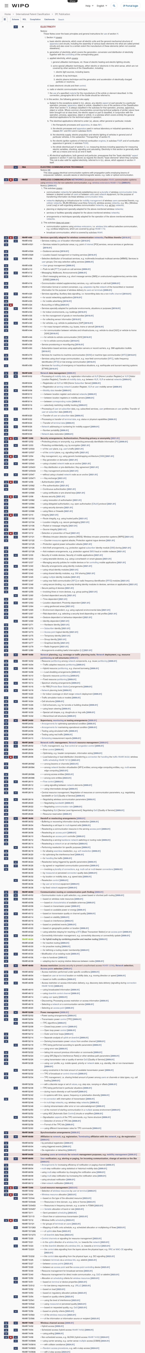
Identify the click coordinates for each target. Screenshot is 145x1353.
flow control (70, 745)
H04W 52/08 (27, 1026)
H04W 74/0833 (29, 1348)
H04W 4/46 (27, 337)
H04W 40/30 (27, 946)
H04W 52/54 (27, 1117)
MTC (124, 354)
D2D (98, 1274)
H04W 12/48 (27, 584)
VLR (127, 376)
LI (81, 650)
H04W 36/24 (27, 861)
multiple (51, 576)
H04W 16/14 (27, 682)
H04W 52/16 (27, 1041)
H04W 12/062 (28, 485)
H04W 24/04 (27, 727)
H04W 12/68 (27, 617)
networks (65, 192)
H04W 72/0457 (29, 1209)
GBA (102, 456)
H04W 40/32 (27, 950)
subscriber (66, 408)
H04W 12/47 (27, 580)
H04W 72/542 (28, 1303)
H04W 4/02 (27, 240)
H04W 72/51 (27, 1281)
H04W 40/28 (27, 942)
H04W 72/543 (28, 1307)
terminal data (70, 419)
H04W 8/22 (27, 419)
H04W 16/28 (27, 708)
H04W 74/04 (27, 1329)
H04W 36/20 (27, 854)
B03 (70, 130)
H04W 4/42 (27, 326)
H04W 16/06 (27, 668)
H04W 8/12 (27, 397)
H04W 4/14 (27, 276)
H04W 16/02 (27, 660)
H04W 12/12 (27, 533)
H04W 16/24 (27, 701)
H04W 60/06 (27, 1150)
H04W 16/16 (27, 686)
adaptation (88, 286)
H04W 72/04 (27, 1194)
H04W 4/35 (27, 315)
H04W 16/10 (27, 675)
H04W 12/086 (28, 507)
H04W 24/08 (27, 734)
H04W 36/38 (27, 887)
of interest (88, 244)
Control (71, 1113)
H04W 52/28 (27, 1063)
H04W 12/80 (27, 650)
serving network (64, 386)
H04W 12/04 (27, 456)
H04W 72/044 (28, 1198)
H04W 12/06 (27, 481)
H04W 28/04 (27, 749)
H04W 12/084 (28, 503)
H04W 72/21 (27, 1242)
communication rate (64, 806)
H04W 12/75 (27, 635)
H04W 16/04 (27, 664)
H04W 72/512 (28, 1285)
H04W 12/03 (27, 445)
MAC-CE (119, 1249)
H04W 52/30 (27, 1070)
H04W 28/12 (27, 785)
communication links (128, 192)
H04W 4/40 (27, 322)
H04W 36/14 (27, 843)
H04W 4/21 (27, 297)
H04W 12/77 (27, 642)
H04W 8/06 (27, 386)
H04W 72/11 (27, 1212)
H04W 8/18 (27, 408)
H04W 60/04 (27, 1146)
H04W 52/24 (27, 1055)
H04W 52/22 (27, 1052)
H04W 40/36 (27, 957)
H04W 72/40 (27, 1274)
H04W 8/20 (27, 415)
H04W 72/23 (27, 1245)
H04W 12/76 (27, 639)
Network (91, 202)
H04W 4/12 (27, 272)
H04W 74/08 (27, 1337)
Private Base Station (60, 686)
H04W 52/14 (27, 1037)
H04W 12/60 (27, 595)
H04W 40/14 (27, 917)
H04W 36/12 (27, 839)
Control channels (49, 1238)
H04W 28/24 (27, 810)
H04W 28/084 (28, 767)
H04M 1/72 (115, 182)
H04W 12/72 (27, 628)
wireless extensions (101, 182)
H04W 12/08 (27, 496)
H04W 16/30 (27, 712)
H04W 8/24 (27, 422)
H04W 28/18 (27, 799)
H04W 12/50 (27, 588)
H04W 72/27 (27, 1263)
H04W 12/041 (28, 459)
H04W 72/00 (27, 1187)
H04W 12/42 (27, 569)
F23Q (85, 143)
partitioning (46, 657)
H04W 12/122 (28, 540)
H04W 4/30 (27, 308)
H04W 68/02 (27, 1164)
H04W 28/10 (27, 781)
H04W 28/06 (27, 753)
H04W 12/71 (27, 624)
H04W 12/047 (28, 474)
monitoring (58, 720)
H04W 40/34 (27, 953)
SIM (112, 547)
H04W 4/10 (27, 269)
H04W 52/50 (27, 1109)
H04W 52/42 (27, 1095)
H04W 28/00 (27, 742)
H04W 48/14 (27, 996)
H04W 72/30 (27, 1270)
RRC (110, 1249)
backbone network (70, 839)
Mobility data (48, 390)
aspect (105, 102)
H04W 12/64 (27, 606)
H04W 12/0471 (29, 478)
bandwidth (59, 802)
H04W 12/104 (28, 522)
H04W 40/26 (27, 939)
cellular (50, 202)
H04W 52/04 (27, 1019)
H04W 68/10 (27, 1179)
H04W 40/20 (27, 928)
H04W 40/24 (27, 935)
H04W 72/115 (28, 1216)
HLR (96, 376)
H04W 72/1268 (29, 1231)
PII (117, 441)
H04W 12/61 (27, 599)
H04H (111, 179)
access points (57, 1263)
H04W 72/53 (27, 1292)
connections (69, 869)
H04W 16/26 (27, 704)
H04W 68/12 (27, 1183)
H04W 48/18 (27, 1004)
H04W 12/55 (27, 591)
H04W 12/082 (28, 500)
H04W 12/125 (28, 544)
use (105, 33)
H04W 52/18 (27, 1044)
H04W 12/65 (27, 609)
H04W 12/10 (27, 514)
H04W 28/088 (28, 777)
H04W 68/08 (27, 1175)
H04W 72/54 (27, 1296)
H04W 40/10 (27, 909)
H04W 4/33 (27, 311)
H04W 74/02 (27, 1326)
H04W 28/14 (27, 788)
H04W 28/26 (27, 813)
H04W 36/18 (27, 850)
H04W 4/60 (27, 348)
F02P (119, 140)
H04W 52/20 (27, 1048)
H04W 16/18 (27, 690)
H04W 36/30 (27, 872)
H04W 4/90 (27, 365)
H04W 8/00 (27, 373)
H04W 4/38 (27, 319)
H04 (24, 167)
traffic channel (115, 293)
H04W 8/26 (27, 426)
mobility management (92, 200)
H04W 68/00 (27, 1158)
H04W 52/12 (27, 1033)
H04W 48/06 (27, 979)
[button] (16, 26)
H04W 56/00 (27, 1132)
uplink (65, 1037)
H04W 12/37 (27, 562)
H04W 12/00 (27, 438)
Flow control (48, 781)
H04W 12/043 (28, 463)
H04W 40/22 (27, 931)
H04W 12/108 (28, 529)
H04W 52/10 (27, 1030)
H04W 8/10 (27, 394)
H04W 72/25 (27, 1259)
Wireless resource (50, 1194)
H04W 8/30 (27, 433)
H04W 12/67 (27, 613)
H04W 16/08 (27, 671)
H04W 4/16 (27, 283)
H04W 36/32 (27, 876)
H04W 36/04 (27, 825)
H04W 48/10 (27, 989)
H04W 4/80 (27, 358)
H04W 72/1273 (29, 1234)
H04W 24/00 (27, 720)
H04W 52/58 (27, 1124)
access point (95, 828)
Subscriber (79, 383)
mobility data (60, 376)
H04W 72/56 (27, 1311)
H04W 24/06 (27, 730)
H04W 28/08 (27, 756)
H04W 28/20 (27, 802)
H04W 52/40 (27, 1091)
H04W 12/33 (27, 558)
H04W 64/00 (27, 1154)
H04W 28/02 (27, 745)
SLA (55, 810)
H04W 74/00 (27, 1322)
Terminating (84, 1136)
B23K (89, 130)
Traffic (44, 745)
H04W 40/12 (27, 913)
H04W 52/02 (27, 1015)
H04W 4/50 (27, 344)
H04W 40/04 (27, 898)
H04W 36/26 (27, 865)
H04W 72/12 (64, 760)
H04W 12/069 (28, 492)
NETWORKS (77, 179)
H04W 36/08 (27, 832)
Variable (48, 1209)
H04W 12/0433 (29, 470)
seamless (58, 850)
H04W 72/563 (28, 1314)
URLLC (78, 1285)
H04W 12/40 (27, 565)
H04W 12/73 (27, 631)
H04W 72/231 (28, 1249)
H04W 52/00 (27, 1012)
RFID (56, 361)
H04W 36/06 (27, 828)
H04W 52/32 (27, 1073)
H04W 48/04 (27, 975)
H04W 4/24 (27, 304)
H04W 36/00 (27, 818)
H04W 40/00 (27, 891)
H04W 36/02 (27, 821)
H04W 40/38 (27, 961)
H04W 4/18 (27, 286)
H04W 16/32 (27, 715)
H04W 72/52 (27, 1289)
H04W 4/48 (27, 340)
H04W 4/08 (27, 265)
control (82, 85)
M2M (89, 354)
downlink (52, 993)
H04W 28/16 (27, 792)
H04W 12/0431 (29, 467)
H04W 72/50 (27, 1278)
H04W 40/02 (27, 895)
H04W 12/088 (28, 511)
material (73, 93)
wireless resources (61, 1190)
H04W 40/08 (27, 906)
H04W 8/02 (27, 376)
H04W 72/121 (28, 1223)
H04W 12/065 (28, 489)
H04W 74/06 (27, 1333)
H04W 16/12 (27, 679)
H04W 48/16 (27, 1000)
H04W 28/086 (28, 774)
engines (102, 140)
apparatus (54, 43)
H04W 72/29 (27, 1267)
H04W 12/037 (28, 452)
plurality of (106, 192)
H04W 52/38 (27, 1087)
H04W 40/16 (27, 920)
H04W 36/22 (123, 756)
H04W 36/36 (27, 883)
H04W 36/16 (27, 847)
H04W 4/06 (27, 258)
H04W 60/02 (27, 1142)
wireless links (52, 182)
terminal (56, 883)
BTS (79, 931)
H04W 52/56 (27, 1120)
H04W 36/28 (27, 869)
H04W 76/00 (47, 985)
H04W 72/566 (28, 1318)
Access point (50, 631)
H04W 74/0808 (29, 1340)
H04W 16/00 (27, 654)
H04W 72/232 (28, 1256)
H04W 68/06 (27, 1172)
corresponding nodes (62, 401)
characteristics (59, 902)
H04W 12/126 (28, 547)
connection (93, 756)
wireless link (72, 1242)
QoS (56, 795)
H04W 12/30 (27, 555)
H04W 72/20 (27, 1238)
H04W (25, 179)
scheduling (53, 760)
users (75, 194)
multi (127, 767)
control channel (64, 993)
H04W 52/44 (27, 1098)
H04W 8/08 (27, 390)
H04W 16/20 (27, 693)
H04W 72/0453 (29, 1205)
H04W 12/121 (28, 536)
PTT (57, 269)
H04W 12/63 (27, 602)
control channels (70, 1073)
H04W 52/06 (27, 1022)
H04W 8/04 (27, 383)
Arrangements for (49, 723)
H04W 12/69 (27, 620)
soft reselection (84, 850)
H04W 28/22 (27, 806)
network (102, 194)
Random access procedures (55, 1348)
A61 (100, 124)
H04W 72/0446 (29, 1201)
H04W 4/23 (27, 301)
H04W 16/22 (27, 697)
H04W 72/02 (27, 1190)
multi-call (84, 869)
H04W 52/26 (27, 1059)
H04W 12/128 (28, 551)
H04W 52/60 (27, 1128)
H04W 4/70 (27, 354)
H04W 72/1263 (29, 1227)
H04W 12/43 (27, 573)
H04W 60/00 (27, 1136)
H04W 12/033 (28, 448)
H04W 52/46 (27, 1102)
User (45, 265)
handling (57, 365)
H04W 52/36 (27, 1084)
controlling (69, 54)
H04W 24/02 (27, 723)
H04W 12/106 (28, 525)
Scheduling (47, 738)
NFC (111, 358)
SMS (92, 551)
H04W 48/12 (27, 993)
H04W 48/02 (27, 971)
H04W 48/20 (27, 1007)
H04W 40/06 (27, 902)
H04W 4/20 (27, 293)
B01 (62, 130)
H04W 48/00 (27, 965)
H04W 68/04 (27, 1168)
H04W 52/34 (27, 1077)
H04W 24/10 (27, 738)
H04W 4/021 (27, 244)
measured (50, 872)
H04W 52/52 (27, 1113)
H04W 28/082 (28, 763)
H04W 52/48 (27, 1106)
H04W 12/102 (28, 518)
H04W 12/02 (27, 441)
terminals (98, 290)
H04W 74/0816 (29, 1344)
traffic (52, 742)
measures (56, 540)
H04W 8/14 (27, 401)
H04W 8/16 (27, 405)
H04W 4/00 (27, 237)
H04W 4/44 (27, 330)
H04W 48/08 (27, 982)
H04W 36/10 (27, 836)
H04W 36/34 (27, 880)
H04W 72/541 (28, 1300)
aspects (58, 1117)
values (73, 1041)
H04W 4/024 (27, 251)
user (44, 261)
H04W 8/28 (27, 430)
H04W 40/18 (27, 924)
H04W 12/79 (27, 646)
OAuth (95, 503)
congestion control (86, 745)
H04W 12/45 (27, 576)
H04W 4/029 (27, 254)
